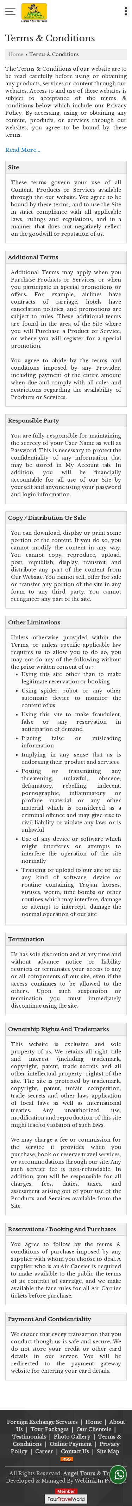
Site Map (108, 1451)
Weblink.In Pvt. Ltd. (100, 1481)
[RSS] (67, 1459)
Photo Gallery (72, 1437)
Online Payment (71, 1444)
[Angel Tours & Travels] (34, 12)
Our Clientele (93, 1429)
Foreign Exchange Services (42, 1422)
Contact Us (75, 1451)
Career (44, 1451)
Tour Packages (50, 1429)
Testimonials (29, 1437)
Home (16, 54)
